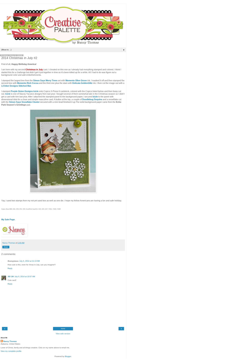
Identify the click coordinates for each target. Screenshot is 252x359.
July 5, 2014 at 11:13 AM (29, 261)
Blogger (68, 356)
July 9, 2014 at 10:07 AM (24, 276)
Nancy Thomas (10, 341)
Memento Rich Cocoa (27, 83)
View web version (63, 334)
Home (63, 329)
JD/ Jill (11, 276)
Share (6, 247)
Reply (10, 268)
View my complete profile (11, 351)
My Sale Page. (8, 219)
